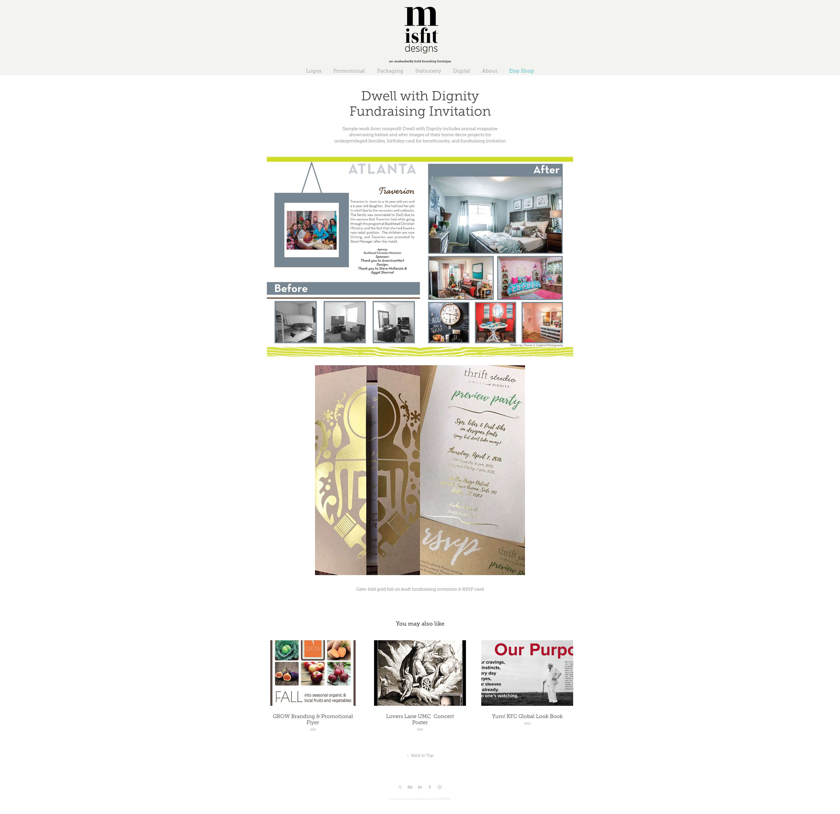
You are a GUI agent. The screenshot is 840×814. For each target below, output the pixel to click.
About (489, 71)
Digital (461, 71)
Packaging (390, 71)
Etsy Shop (521, 71)
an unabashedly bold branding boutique (420, 61)
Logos (313, 71)
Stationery (428, 71)
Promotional (349, 71)
